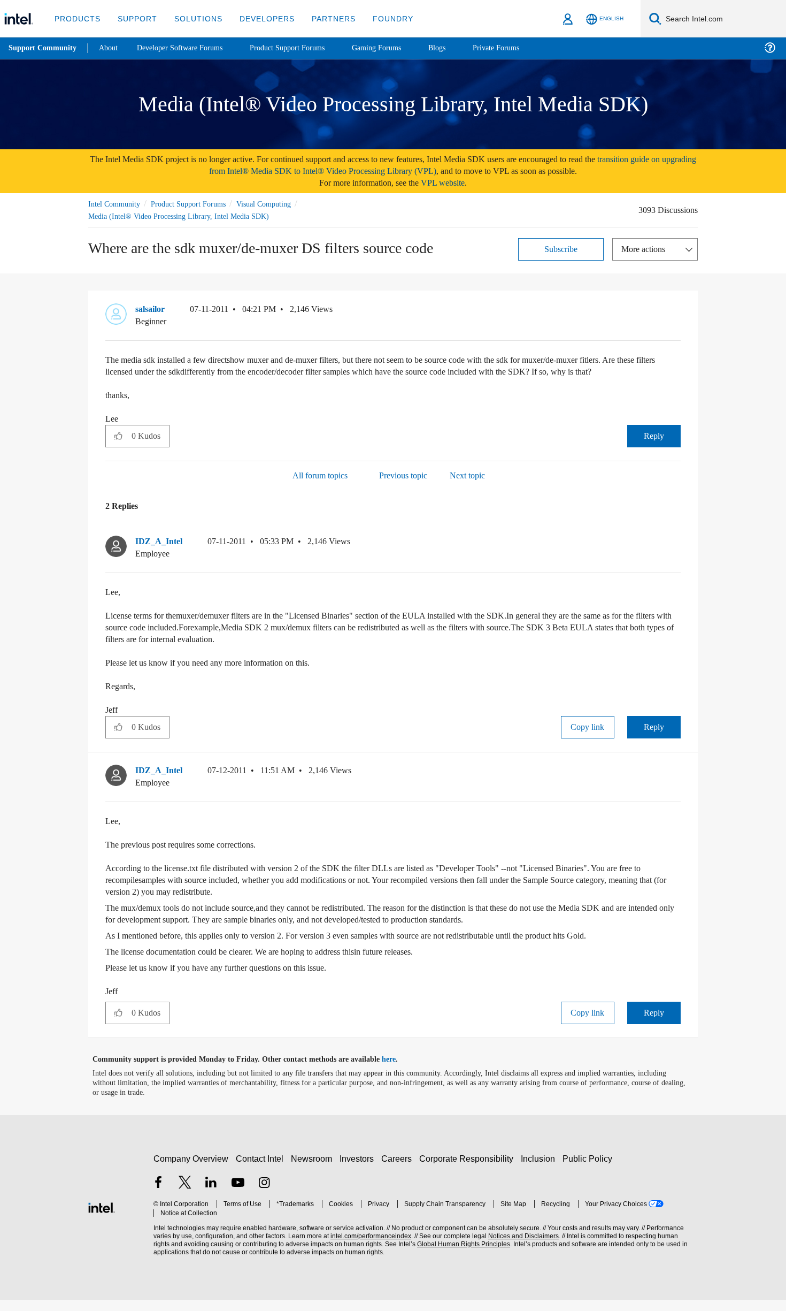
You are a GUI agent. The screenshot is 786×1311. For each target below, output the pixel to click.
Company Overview (191, 1170)
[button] (676, 311)
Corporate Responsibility (468, 1170)
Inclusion (540, 1170)
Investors (359, 1170)
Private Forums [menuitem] (519, 48)
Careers (398, 1170)
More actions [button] (646, 248)
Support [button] (134, 18)
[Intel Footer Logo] (101, 1217)
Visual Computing (279, 203)
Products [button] (76, 18)
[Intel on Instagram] (264, 1195)
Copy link (587, 738)
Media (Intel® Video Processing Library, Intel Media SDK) (181, 216)
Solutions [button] (193, 18)
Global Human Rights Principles (460, 1256)
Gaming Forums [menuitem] (395, 48)
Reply (654, 447)
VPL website (450, 183)
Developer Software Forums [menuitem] (188, 48)
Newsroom (313, 1170)
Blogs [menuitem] (458, 48)
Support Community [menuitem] (44, 48)
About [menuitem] (111, 48)
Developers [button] (259, 18)
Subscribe (561, 248)
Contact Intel (261, 1170)
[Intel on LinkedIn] (211, 1195)
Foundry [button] (380, 18)
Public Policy (589, 1170)
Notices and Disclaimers (520, 1248)
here (398, 1071)
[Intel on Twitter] (185, 1195)
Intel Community (116, 203)
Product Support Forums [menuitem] (302, 48)
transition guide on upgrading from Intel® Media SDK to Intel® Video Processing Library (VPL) (427, 165)
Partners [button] (322, 18)
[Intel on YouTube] (238, 1195)
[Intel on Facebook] (158, 1195)
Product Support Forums (197, 203)
